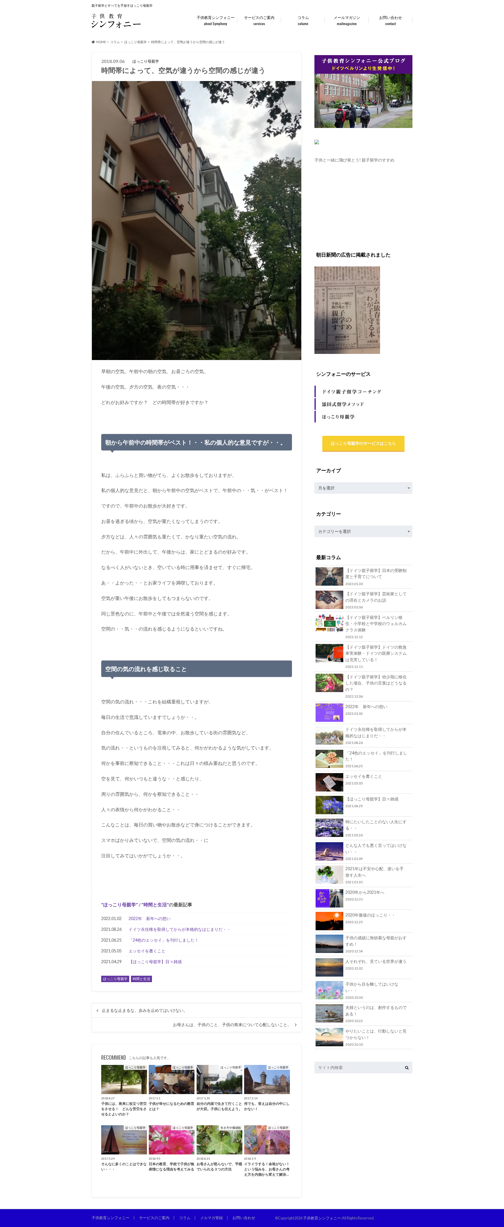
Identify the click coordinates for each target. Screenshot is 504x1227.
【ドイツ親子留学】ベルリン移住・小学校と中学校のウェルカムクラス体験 (376, 627)
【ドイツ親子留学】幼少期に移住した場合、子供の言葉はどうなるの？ (376, 686)
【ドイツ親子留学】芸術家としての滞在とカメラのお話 (376, 600)
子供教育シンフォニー (216, 20)
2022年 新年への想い (150, 918)
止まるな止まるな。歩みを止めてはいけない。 (145, 1010)
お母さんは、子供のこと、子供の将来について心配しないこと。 (232, 1024)
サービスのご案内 (259, 20)
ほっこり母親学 (119, 904)
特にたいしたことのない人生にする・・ (376, 828)
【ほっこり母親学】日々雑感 (155, 961)
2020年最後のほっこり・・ (370, 918)
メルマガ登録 (211, 1217)
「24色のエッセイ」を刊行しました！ (164, 940)
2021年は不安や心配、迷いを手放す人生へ (374, 875)
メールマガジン (347, 20)
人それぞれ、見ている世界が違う (376, 964)
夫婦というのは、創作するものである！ (376, 1014)
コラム (303, 20)
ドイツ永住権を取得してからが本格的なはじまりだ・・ (180, 929)
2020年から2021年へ (364, 895)
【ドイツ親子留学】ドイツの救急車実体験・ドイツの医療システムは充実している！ (376, 656)
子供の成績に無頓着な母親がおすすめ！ (376, 944)
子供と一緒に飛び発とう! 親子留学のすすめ (354, 159)
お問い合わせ (390, 20)
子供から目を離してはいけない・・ (371, 990)
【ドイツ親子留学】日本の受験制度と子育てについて (376, 577)
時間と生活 (155, 904)
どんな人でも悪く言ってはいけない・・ (376, 852)
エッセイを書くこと (147, 950)
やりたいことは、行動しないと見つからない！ (376, 1037)
